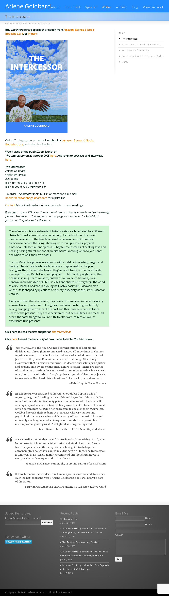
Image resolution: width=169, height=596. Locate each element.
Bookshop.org (14, 33)
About (55, 7)
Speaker (91, 7)
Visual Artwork (153, 7)
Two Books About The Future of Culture (143, 56)
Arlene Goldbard (28, 6)
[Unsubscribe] (6, 527)
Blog (135, 7)
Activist (121, 7)
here (53, 155)
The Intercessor (129, 38)
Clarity (124, 61)
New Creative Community (135, 50)
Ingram (32, 33)
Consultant (72, 7)
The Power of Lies (68, 519)
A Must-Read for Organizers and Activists (79, 542)
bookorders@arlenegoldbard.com (26, 198)
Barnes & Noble (85, 30)
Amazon (69, 30)
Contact (10, 205)
